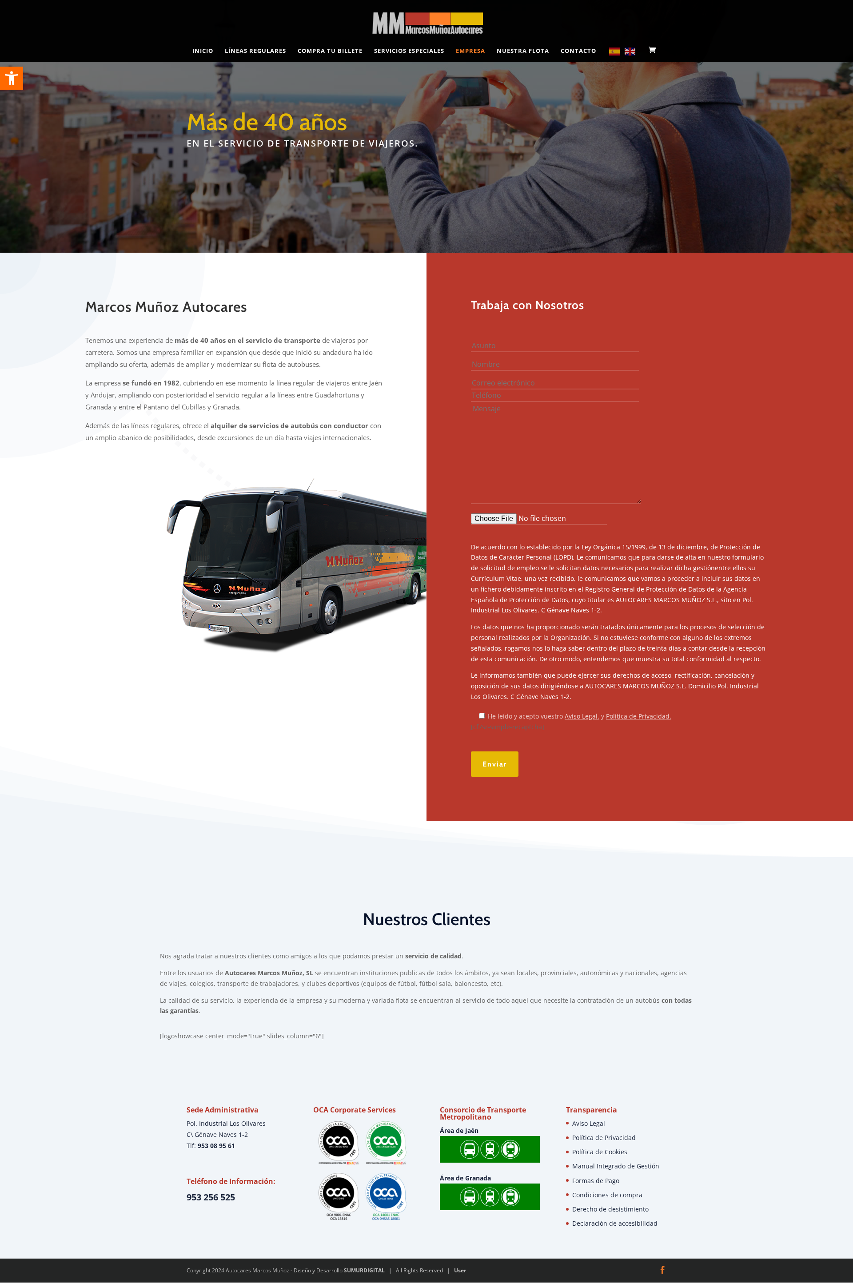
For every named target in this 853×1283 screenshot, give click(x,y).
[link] (11, 78)
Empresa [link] (470, 51)
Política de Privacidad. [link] (638, 716)
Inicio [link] (202, 51)
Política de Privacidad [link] (604, 1137)
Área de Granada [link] (465, 1178)
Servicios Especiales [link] (409, 51)
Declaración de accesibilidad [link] (615, 1223)
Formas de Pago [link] (595, 1180)
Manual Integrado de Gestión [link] (615, 1166)
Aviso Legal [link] (588, 1123)
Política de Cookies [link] (599, 1152)
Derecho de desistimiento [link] (610, 1209)
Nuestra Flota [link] (523, 51)
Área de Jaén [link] (459, 1130)
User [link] (460, 1270)
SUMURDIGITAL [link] (364, 1270)
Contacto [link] (578, 51)
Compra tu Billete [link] (330, 51)
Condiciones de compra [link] (607, 1195)
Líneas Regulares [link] (255, 51)
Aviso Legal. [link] (582, 716)
